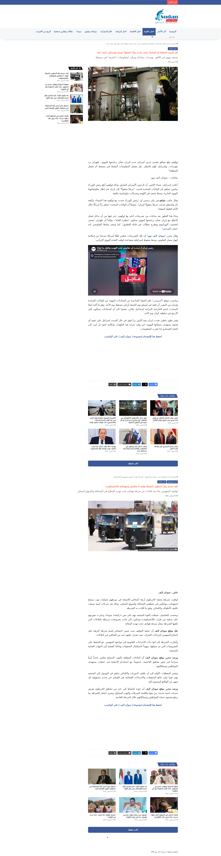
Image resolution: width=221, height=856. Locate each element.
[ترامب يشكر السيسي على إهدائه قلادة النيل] (164, 436)
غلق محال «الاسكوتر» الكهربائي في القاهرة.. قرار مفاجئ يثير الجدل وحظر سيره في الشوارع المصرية (134, 420)
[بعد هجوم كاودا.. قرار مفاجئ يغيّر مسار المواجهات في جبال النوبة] (76, 98)
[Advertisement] (133, 140)
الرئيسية (172, 31)
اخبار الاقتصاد (135, 31)
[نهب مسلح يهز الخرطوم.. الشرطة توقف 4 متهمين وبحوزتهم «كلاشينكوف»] (76, 76)
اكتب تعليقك (133, 463)
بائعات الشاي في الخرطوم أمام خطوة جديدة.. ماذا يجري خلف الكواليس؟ (57, 118)
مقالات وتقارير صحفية (63, 31)
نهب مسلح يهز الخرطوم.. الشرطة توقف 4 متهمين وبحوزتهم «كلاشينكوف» (56, 76)
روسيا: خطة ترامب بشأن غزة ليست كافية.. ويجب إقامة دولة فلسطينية (103, 447)
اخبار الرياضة (120, 31)
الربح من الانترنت (43, 31)
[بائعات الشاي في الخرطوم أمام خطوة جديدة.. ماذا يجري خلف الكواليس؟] (76, 119)
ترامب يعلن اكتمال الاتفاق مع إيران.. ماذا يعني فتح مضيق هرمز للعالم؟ (165, 419)
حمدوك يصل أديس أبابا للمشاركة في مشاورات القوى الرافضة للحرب (137, 2)
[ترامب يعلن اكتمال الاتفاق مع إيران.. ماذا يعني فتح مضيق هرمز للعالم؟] (164, 408)
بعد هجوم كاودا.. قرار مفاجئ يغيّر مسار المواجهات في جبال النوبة (56, 96)
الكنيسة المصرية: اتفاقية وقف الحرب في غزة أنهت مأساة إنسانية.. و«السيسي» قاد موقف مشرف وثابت (102, 420)
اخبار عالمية (149, 31)
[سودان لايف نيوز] (166, 16)
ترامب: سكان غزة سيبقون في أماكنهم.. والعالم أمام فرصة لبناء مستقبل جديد (135, 448)
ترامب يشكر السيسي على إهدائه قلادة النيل (166, 447)
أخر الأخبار (161, 31)
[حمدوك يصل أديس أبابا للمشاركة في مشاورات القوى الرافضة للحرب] (76, 109)
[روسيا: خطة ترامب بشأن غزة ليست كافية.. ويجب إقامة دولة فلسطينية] (102, 436)
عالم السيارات (106, 31)
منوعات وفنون (91, 31)
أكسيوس (157, 300)
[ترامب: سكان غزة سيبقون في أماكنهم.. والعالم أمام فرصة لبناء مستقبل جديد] (133, 436)
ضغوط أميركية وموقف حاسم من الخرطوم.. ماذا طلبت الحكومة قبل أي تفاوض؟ (56, 87)
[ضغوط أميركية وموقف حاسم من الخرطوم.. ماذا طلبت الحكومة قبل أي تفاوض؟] (76, 87)
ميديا (79, 31)
